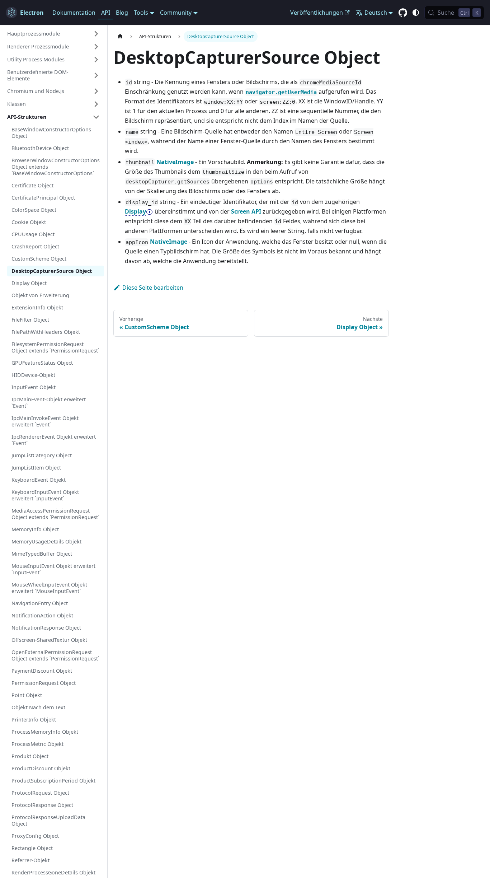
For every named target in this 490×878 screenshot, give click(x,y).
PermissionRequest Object (43, 682)
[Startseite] (120, 36)
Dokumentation (73, 13)
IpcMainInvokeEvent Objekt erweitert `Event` (45, 421)
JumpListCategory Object (41, 455)
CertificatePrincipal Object (43, 197)
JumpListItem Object (36, 467)
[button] (53, 33)
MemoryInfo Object (35, 529)
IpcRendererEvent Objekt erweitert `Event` (53, 440)
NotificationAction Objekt (42, 615)
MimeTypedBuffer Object (41, 553)
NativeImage (175, 162)
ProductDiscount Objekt (40, 768)
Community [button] (176, 13)
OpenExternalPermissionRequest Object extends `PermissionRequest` (55, 655)
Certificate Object (32, 185)
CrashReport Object (35, 246)
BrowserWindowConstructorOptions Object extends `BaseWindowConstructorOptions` (55, 167)
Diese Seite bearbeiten (152, 287)
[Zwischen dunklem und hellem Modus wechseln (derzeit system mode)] (415, 12)
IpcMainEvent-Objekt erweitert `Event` (48, 402)
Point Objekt (26, 695)
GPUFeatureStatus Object (42, 362)
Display (135, 211)
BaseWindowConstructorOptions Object (51, 132)
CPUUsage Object (33, 234)
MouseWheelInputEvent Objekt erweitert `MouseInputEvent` (49, 587)
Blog (122, 13)
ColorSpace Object (33, 209)
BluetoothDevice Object (40, 148)
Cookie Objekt (28, 222)
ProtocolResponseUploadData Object (48, 820)
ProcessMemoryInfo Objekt (44, 731)
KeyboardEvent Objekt (38, 479)
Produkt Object (29, 756)
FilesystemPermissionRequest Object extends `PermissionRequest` (55, 347)
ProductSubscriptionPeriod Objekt (53, 780)
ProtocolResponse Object (42, 805)
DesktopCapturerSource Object (51, 270)
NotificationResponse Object (46, 627)
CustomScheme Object (38, 258)
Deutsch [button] (375, 13)
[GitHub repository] (403, 13)
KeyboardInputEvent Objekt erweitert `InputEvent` (45, 495)
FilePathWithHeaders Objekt (45, 331)
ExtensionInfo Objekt (37, 307)
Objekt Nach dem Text (38, 707)
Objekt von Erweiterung (40, 295)
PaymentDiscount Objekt (41, 670)
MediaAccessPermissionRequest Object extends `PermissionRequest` (55, 513)
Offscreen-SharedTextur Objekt (49, 639)
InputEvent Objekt (33, 387)
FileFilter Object (30, 319)
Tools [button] (141, 13)
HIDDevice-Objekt (33, 375)
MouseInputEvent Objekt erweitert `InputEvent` (53, 569)
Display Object (29, 283)
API (105, 13)
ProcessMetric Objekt (37, 744)
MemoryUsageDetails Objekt (46, 541)
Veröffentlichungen (316, 13)
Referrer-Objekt (30, 860)
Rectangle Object (32, 848)
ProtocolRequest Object (40, 792)
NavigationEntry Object (39, 603)
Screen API (246, 211)
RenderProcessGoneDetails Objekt (53, 872)
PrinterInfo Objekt (33, 719)
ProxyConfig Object (35, 835)
